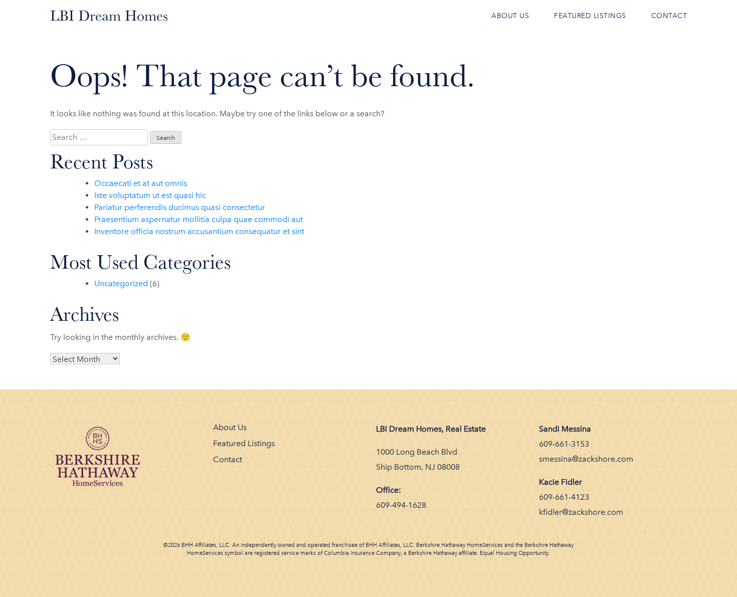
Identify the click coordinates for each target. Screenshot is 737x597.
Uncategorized (121, 283)
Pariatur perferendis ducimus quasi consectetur (179, 207)
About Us (510, 16)
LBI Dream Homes (109, 15)
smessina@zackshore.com (586, 459)
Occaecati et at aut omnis (140, 183)
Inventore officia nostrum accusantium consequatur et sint (199, 231)
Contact (669, 16)
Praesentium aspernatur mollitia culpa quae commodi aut (198, 219)
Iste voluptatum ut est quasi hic (150, 195)
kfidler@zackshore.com (581, 512)
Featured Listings (590, 16)
